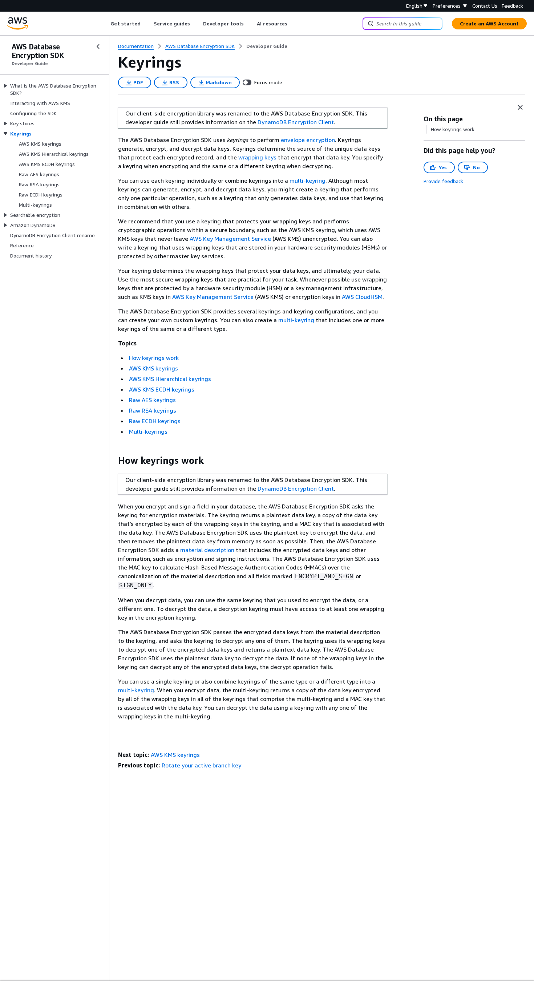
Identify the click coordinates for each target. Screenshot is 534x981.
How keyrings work (154, 357)
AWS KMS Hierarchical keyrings (170, 378)
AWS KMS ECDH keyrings (161, 389)
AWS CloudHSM (362, 296)
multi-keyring (307, 180)
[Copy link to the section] (112, 460)
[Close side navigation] (98, 46)
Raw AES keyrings (152, 400)
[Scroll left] (105, 23)
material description (207, 550)
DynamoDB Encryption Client (296, 122)
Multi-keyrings (148, 431)
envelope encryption (308, 139)
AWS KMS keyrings (153, 368)
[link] (266, 46)
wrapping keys (257, 157)
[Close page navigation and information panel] (520, 107)
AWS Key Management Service (230, 238)
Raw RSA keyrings (152, 410)
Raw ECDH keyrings (155, 421)
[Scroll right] (293, 23)
